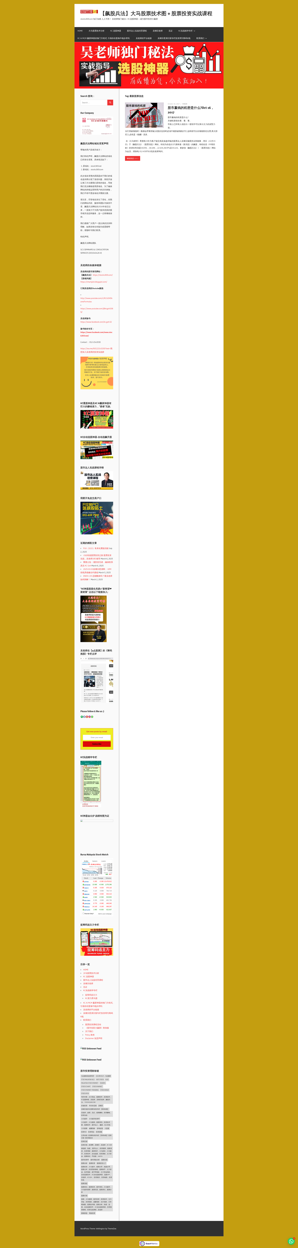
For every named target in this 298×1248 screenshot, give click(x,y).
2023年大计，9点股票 (103, 1076)
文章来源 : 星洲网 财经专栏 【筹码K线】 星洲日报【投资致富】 (96, 1136)
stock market (97, 1086)
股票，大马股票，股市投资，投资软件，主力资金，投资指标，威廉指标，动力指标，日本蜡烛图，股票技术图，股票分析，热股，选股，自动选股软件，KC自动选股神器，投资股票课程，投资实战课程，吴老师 (96, 1204)
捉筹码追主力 (91, 995)
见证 (171, 31)
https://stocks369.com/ (102, 275)
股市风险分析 (95, 1160)
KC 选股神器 (115, 31)
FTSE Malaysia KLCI (88, 1079)
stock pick (85, 1093)
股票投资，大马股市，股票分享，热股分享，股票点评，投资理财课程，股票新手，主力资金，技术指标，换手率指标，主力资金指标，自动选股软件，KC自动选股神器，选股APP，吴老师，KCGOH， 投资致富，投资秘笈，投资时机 (96, 1173)
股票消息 (84, 1183)
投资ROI (83, 1132)
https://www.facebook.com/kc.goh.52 (96, 322)
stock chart (86, 1086)
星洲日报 (84, 1141)
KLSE (107, 1079)
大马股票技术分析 (96, 31)
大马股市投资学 (94, 1119)
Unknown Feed (94, 1048)
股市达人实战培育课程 (137, 31)
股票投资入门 (101, 1163)
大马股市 (84, 1119)
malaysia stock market (89, 1083)
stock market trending (90, 1090)
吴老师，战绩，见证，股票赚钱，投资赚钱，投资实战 (96, 1114)
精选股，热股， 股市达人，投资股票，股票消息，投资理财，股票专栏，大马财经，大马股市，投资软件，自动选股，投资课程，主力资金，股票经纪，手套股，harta (96, 1152)
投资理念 (91, 1132)
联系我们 (200, 38)
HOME (80, 31)
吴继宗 (100, 1106)
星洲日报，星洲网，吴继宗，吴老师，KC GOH (96, 1145)
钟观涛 (184, 104)
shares (102, 1083)
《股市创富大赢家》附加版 (97, 1028)
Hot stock (100, 1079)
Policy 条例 (89, 1035)
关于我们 (89, 1031)
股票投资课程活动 (93, 1024)
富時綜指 (100, 1128)
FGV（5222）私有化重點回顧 (96, 548)
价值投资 (84, 1106)
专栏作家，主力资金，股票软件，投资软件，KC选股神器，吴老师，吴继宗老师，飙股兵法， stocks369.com (96, 1099)
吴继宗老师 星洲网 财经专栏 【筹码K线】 (95, 1109)
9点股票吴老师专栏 (87, 1076)
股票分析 (84, 1163)
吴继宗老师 (158, 31)
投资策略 (99, 1132)
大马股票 (84, 1128)
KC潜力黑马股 (91, 998)
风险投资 (92, 1213)
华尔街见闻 (93, 1106)
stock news (104, 1090)
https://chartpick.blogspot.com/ (93, 282)
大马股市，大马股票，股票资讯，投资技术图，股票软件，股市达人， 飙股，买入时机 (95, 1123)
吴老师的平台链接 (144, 38)
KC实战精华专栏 (185, 31)
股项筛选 (84, 1213)
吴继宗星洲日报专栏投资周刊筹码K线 (174, 38)
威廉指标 (92, 1128)
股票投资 (92, 1163)
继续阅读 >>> (132, 158)
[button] (291, 1241)
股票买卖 (104, 1160)
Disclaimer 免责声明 (93, 1038)
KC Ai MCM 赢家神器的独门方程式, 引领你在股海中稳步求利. (104, 38)
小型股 (107, 1128)
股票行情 (84, 1196)
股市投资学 (85, 1160)
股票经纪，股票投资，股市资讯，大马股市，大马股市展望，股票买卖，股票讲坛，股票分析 (96, 1189)
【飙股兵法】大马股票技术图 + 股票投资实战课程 (156, 13)
